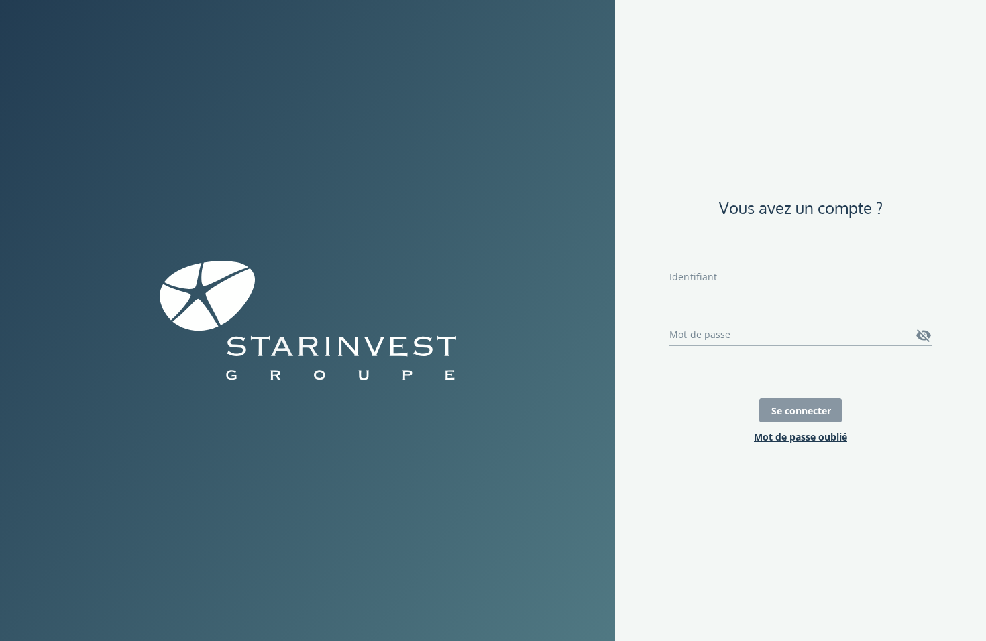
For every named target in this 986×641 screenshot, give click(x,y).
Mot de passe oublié (800, 436)
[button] (924, 335)
